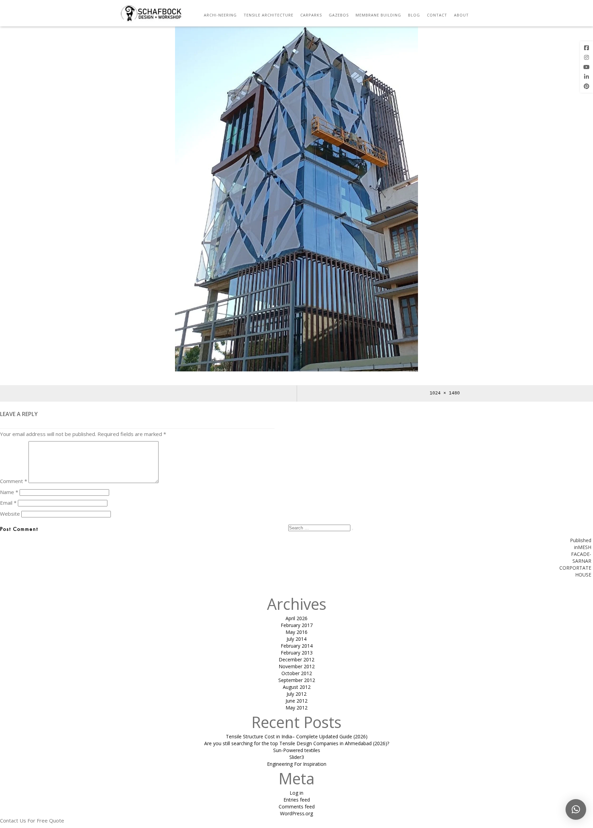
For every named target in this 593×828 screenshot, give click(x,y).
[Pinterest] (586, 86)
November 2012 (297, 666)
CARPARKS (311, 15)
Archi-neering (220, 15)
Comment (13, 481)
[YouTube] (586, 67)
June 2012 (296, 700)
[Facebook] (586, 48)
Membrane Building (378, 15)
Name (9, 492)
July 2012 (296, 694)
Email (8, 502)
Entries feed (296, 799)
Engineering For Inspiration (296, 764)
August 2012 (297, 687)
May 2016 (296, 632)
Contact (437, 15)
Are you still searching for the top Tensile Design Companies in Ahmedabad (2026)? (296, 743)
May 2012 (296, 707)
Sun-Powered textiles (296, 750)
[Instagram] (586, 57)
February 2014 (297, 645)
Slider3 (296, 757)
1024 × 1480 (445, 393)
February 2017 (297, 625)
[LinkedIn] (586, 76)
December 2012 (296, 659)
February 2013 (297, 652)
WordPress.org (296, 813)
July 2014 (296, 639)
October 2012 (296, 673)
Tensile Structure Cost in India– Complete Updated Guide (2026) (297, 736)
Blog (414, 15)
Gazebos (339, 15)
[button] (576, 809)
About (461, 15)
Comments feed (297, 806)
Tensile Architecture (268, 15)
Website (10, 513)
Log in (296, 793)
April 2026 (296, 618)
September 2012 (296, 680)
